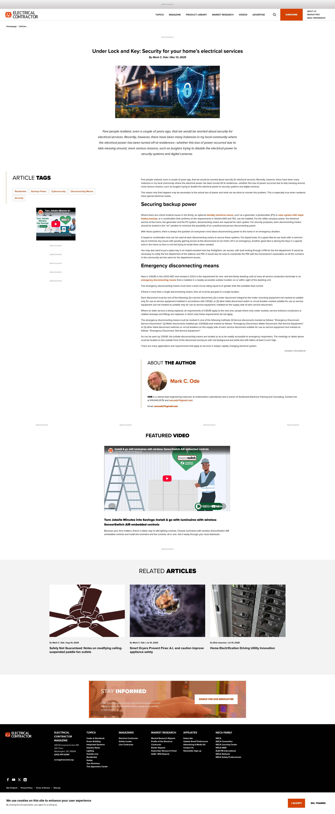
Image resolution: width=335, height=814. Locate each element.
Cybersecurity (58, 191)
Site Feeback (11, 788)
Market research (223, 14)
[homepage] (21, 14)
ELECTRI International (226, 751)
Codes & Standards (95, 738)
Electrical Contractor (128, 738)
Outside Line (92, 754)
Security (19, 198)
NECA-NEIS (221, 747)
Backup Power (38, 191)
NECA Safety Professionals (228, 757)
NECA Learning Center (226, 744)
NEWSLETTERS (313, 15)
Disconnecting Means (82, 191)
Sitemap (57, 788)
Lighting (90, 751)
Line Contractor (126, 744)
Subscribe (291, 14)
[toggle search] (274, 14)
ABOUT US (311, 11)
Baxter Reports (158, 747)
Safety (89, 760)
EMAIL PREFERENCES (316, 18)
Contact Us (188, 747)
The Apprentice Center (97, 766)
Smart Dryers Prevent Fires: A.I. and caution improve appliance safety (167, 650)
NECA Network (223, 754)
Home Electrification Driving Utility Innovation (242, 648)
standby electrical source (220, 215)
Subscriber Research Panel (164, 751)
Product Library (196, 14)
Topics (159, 14)
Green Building (93, 741)
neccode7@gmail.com (180, 400)
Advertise (259, 14)
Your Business (93, 763)
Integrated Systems (95, 744)
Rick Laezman (220, 642)
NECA (218, 738)
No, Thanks (318, 803)
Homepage (11, 26)
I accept (296, 803)
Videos (243, 14)
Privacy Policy (26, 788)
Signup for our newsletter (216, 699)
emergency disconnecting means (158, 280)
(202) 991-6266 (61, 754)
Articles (22, 26)
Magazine (175, 14)
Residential (20, 191)
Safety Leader (125, 741)
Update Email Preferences (195, 741)
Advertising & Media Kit (194, 744)
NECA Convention (224, 741)
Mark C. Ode (185, 381)
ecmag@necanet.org (64, 759)
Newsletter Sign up (192, 751)
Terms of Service (43, 788)
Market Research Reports (163, 738)
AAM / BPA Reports (160, 754)
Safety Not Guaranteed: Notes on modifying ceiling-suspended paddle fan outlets (85, 650)
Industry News (93, 747)
